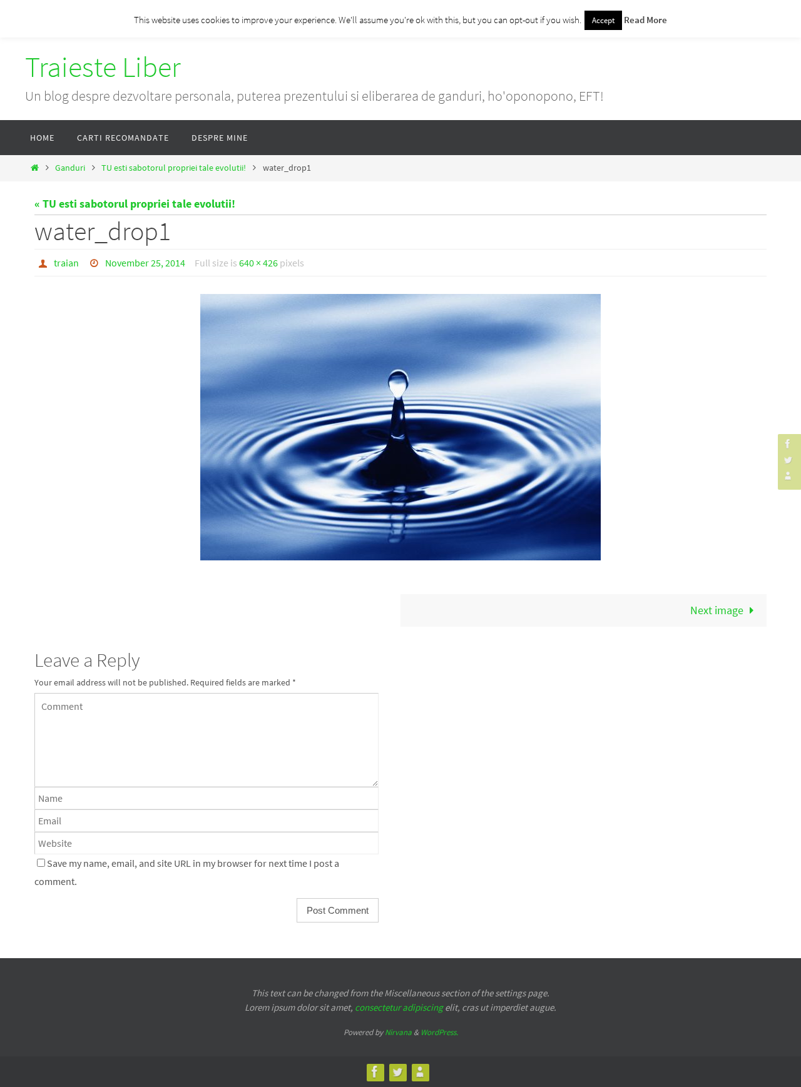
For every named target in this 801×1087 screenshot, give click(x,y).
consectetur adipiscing (399, 1007)
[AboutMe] (788, 475)
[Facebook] (788, 443)
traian (66, 262)
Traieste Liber (103, 67)
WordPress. (439, 1032)
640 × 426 (258, 262)
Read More (645, 20)
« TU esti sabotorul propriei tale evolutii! (134, 203)
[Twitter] (788, 459)
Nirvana (398, 1032)
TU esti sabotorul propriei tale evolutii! (173, 167)
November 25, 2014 (145, 262)
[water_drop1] (400, 427)
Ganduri (70, 167)
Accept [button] (603, 20)
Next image (716, 610)
